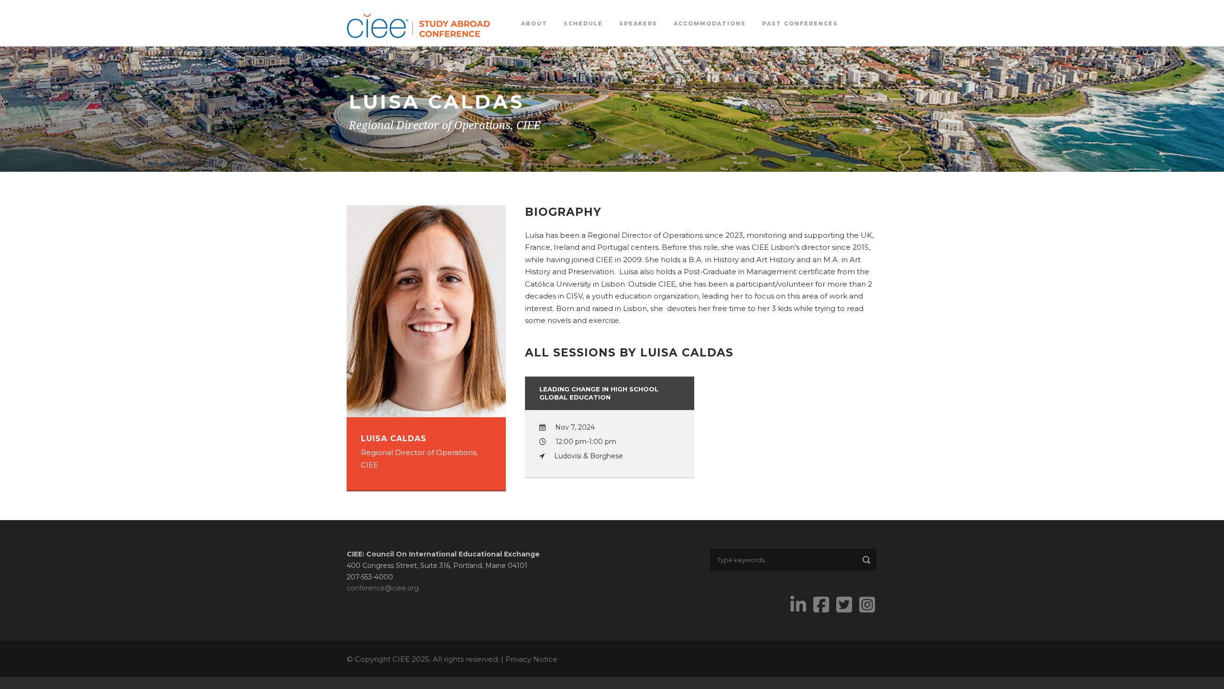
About (534, 23)
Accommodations (710, 23)
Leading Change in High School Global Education (598, 393)
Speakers (638, 23)
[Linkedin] (799, 605)
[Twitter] (845, 605)
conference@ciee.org (383, 588)
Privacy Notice (531, 659)
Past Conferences (800, 23)
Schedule (583, 23)
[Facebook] (822, 605)
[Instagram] (868, 605)
